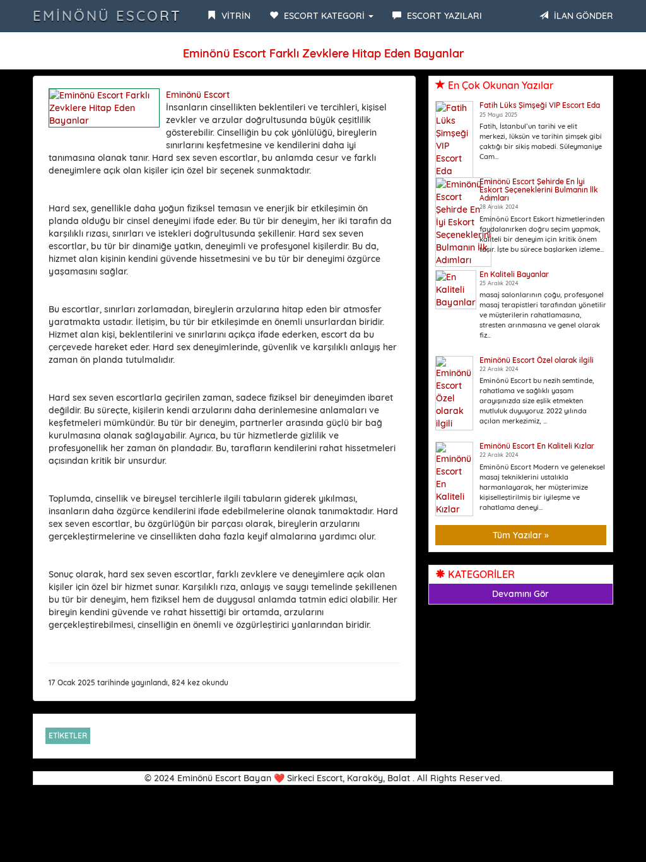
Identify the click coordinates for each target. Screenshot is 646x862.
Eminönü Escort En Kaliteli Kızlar (536, 446)
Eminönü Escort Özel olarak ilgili (536, 360)
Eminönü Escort (107, 16)
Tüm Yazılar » (521, 535)
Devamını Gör (520, 593)
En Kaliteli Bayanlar (514, 274)
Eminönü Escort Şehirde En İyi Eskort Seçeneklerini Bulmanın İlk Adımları (538, 190)
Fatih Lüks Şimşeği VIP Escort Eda (539, 105)
